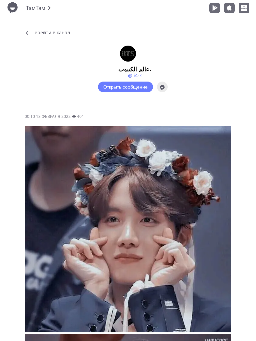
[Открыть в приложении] (162, 87)
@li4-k (135, 75)
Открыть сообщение (125, 87)
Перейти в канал (50, 32)
